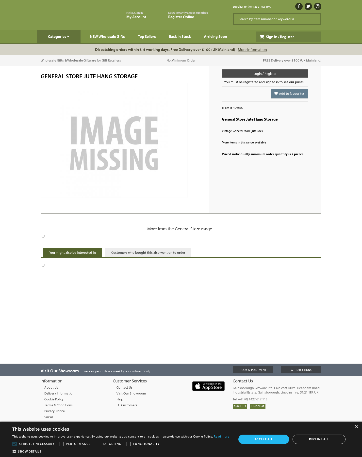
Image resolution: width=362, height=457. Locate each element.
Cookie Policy (54, 399)
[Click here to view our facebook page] (299, 6)
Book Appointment (253, 370)
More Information (252, 49)
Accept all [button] (264, 439)
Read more (222, 436)
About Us (51, 387)
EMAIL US (240, 406)
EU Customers (126, 405)
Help (119, 399)
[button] (121, 451)
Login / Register (265, 73)
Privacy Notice (54, 411)
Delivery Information (59, 393)
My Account (136, 15)
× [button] (356, 427)
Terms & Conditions (58, 405)
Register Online (188, 15)
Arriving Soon (215, 36)
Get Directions (301, 370)
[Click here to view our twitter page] (308, 6)
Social (48, 417)
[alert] (181, 439)
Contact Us (124, 387)
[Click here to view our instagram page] (317, 6)
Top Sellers (147, 36)
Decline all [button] (319, 439)
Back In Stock (180, 36)
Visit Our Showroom (131, 393)
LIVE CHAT (257, 406)
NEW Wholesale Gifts (107, 36)
